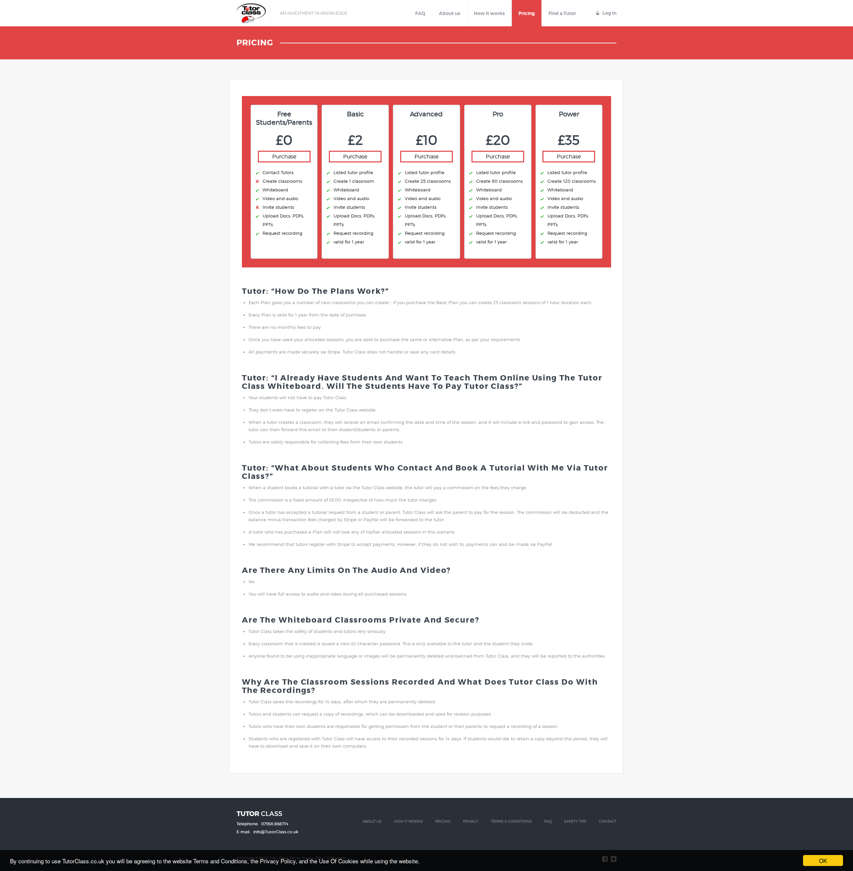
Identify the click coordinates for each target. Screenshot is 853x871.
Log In (608, 13)
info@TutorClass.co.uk (275, 831)
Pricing (526, 13)
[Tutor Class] (251, 6)
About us (449, 13)
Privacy (470, 821)
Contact (607, 821)
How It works (489, 13)
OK (823, 860)
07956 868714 (274, 823)
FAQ (420, 13)
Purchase (284, 156)
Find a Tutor (562, 13)
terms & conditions (511, 821)
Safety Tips (575, 821)
